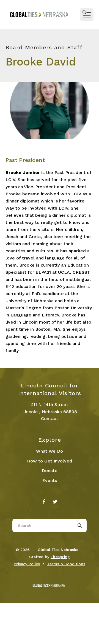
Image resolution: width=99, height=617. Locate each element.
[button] (87, 14)
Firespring (60, 557)
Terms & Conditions (66, 564)
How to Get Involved (49, 461)
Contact (49, 418)
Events (49, 480)
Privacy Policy (27, 564)
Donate (49, 470)
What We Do (49, 451)
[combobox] (42, 525)
